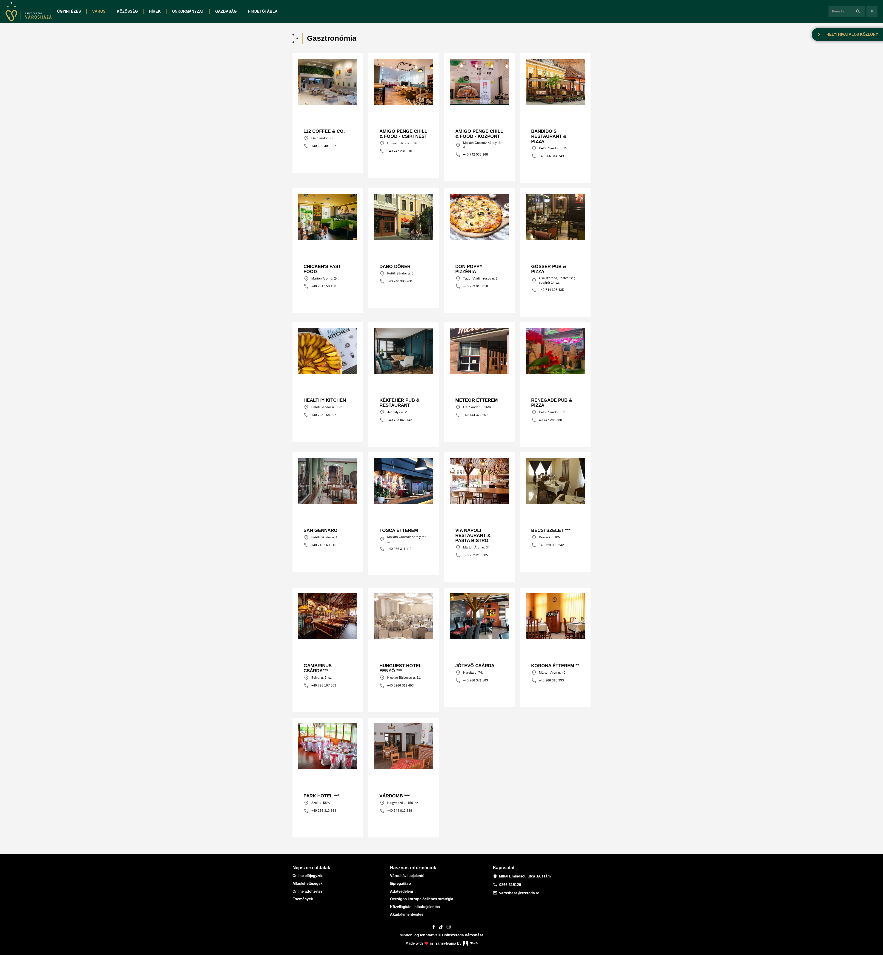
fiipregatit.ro (400, 884)
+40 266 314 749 (547, 156)
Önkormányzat (188, 11)
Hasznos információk (413, 867)
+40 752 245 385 (471, 555)
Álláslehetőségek (307, 884)
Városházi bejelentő (407, 876)
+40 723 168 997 (320, 415)
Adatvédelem (401, 891)
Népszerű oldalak (311, 867)
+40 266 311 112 (395, 548)
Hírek (155, 11)
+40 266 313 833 (320, 811)
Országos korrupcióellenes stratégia (421, 899)
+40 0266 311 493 (396, 685)
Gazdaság (226, 11)
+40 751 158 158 (320, 286)
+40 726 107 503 (320, 685)
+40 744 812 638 (395, 811)
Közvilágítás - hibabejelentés (415, 907)
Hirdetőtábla (263, 11)
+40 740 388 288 (395, 281)
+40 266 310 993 (547, 680)
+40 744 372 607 (471, 415)
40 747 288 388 (546, 420)
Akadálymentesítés (406, 914)
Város (99, 11)
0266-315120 (507, 884)
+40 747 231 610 (395, 151)
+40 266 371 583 (471, 680)
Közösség (127, 11)
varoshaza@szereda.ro (516, 893)
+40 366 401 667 (320, 146)
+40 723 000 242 (547, 545)
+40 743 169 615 (320, 545)
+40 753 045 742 (395, 420)
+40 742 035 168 (471, 154)
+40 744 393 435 (547, 290)
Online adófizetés (307, 891)
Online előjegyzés (307, 876)
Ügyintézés (69, 11)
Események (302, 899)
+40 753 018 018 (471, 286)
